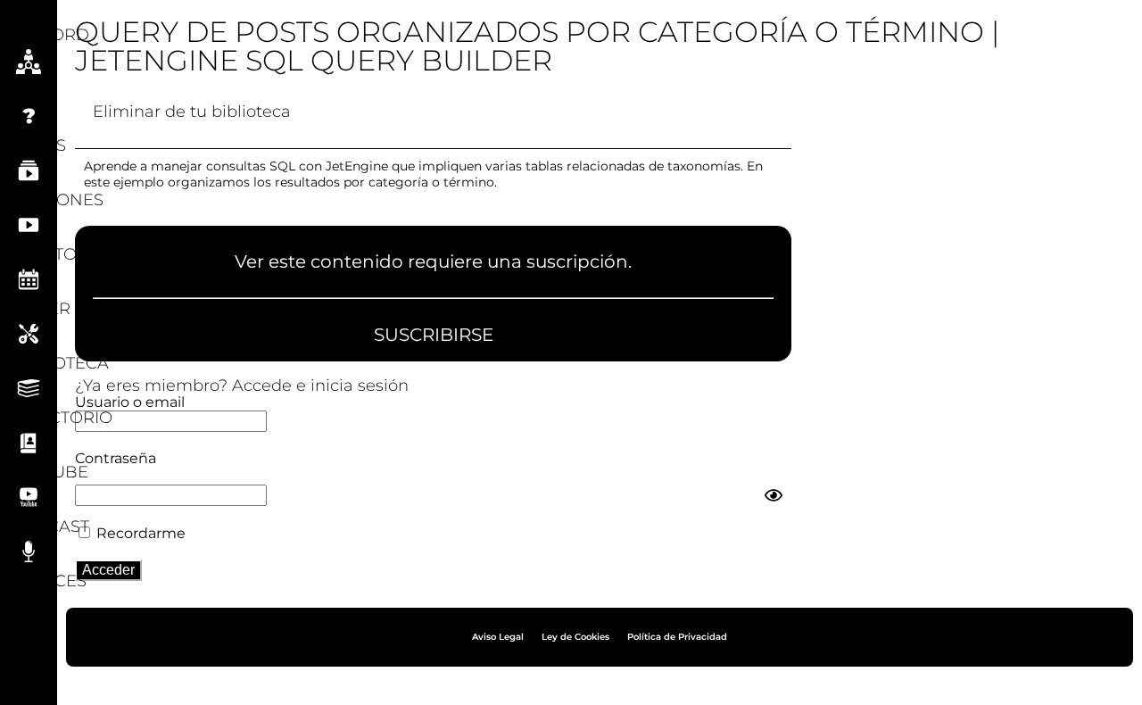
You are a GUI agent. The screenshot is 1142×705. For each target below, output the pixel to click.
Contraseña (115, 458)
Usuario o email (130, 402)
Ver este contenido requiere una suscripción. (433, 262)
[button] (28, 16)
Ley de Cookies (575, 637)
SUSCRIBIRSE (433, 335)
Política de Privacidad (677, 637)
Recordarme (139, 533)
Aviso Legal (498, 637)
